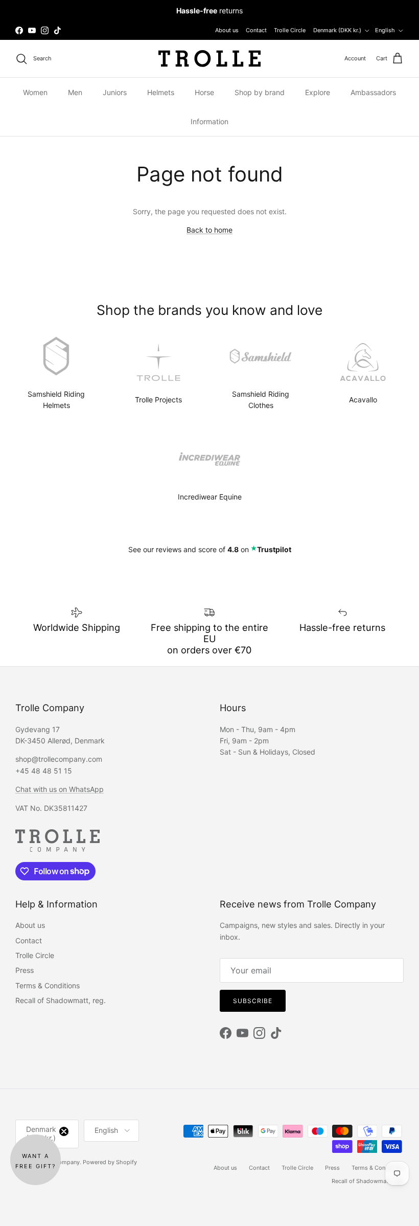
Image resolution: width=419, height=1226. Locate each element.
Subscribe (252, 1001)
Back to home (209, 229)
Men (75, 92)
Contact (256, 30)
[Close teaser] (64, 1131)
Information (209, 121)
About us (227, 30)
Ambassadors (373, 92)
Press (24, 970)
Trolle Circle (290, 30)
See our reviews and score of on (209, 549)
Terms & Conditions (47, 985)
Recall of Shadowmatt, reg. (60, 1000)
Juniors (115, 92)
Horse (204, 92)
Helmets (160, 92)
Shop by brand (260, 92)
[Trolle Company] (209, 58)
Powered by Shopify (110, 1162)
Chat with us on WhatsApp (59, 789)
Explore (317, 92)
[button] (35, 1159)
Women (35, 92)
